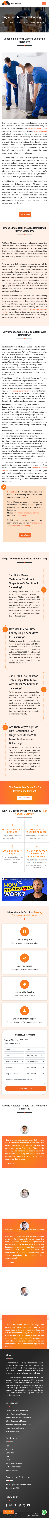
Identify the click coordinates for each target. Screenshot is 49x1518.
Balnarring (18, 22)
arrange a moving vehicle (22, 391)
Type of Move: (10, 1040)
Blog (7, 1456)
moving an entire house (37, 128)
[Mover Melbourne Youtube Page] (28, 1505)
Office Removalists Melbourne (17, 1421)
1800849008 (21, 515)
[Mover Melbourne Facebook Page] (6, 1505)
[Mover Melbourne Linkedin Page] (15, 1505)
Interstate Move (13, 1044)
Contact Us (12, 492)
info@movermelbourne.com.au (27, 513)
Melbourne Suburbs (13, 1467)
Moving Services (12, 1470)
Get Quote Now (24, 798)
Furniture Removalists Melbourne (18, 1417)
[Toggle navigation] (43, 3)
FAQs (8, 1460)
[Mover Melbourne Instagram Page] (11, 1505)
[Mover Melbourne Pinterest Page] (20, 1505)
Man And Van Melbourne (15, 1431)
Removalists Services (14, 1463)
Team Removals (22, 1516)
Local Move (23, 1040)
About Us (9, 1449)
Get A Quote (25, 214)
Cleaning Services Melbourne (17, 1410)
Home (4, 22)
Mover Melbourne (40, 131)
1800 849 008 (14, 1488)
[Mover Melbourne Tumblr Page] (24, 1505)
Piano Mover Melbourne (15, 1428)
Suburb (10, 22)
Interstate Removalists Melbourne (18, 1424)
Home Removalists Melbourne (17, 1414)
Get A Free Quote (25, 1088)
